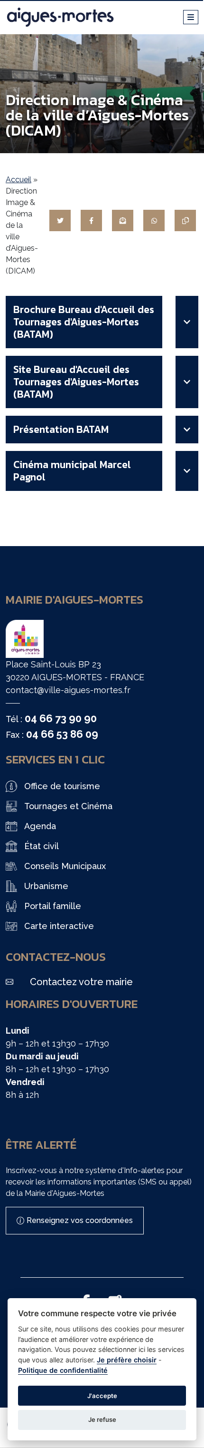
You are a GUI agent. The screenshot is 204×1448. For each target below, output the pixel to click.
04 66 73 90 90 (61, 718)
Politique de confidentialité (63, 1370)
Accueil (18, 179)
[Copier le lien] (185, 220)
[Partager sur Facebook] (91, 220)
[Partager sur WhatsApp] (154, 220)
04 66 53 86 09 (62, 734)
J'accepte (102, 1395)
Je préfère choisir (127, 1360)
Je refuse (102, 1419)
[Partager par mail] (122, 220)
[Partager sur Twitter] (60, 220)
